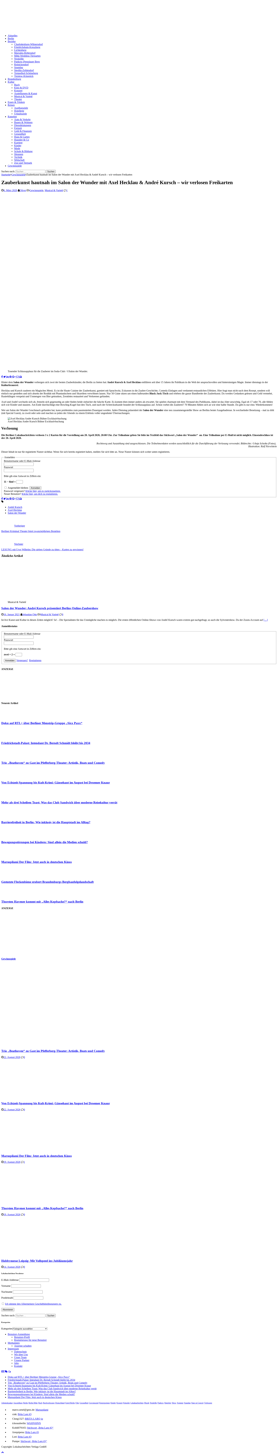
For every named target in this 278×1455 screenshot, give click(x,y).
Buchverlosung (49, 1403)
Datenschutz (20, 1351)
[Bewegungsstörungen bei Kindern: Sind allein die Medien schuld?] (14, 836)
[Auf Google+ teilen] (14, 376)
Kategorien (7, 1328)
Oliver (23, 190)
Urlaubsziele (20, 113)
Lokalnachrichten (137, 1403)
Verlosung (208, 1403)
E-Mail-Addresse (10, 1280)
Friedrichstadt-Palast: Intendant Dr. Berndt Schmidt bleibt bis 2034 (45, 743)
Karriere (18, 142)
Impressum (13, 1348)
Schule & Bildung (23, 151)
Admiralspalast (7, 1403)
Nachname (6, 1291)
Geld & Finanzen (23, 131)
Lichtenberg (20, 50)
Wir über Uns (21, 1354)
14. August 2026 (12, 1267)
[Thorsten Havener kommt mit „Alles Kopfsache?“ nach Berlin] (14, 895)
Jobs (16, 1363)
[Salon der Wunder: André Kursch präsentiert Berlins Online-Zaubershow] (34, 599)
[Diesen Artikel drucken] (20, 376)
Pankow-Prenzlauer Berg (27, 61)
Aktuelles (12, 35)
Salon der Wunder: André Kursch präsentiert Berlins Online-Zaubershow (49, 608)
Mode (17, 148)
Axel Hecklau (15, 510)
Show (174, 1403)
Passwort (8, 467)
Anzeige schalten (23, 1345)
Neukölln (19, 58)
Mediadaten (14, 1343)
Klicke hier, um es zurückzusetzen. (43, 491)
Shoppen (18, 154)
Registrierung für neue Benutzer (30, 1340)
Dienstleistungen (22, 125)
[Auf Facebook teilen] (2, 376)
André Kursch (15, 507)
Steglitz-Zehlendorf (24, 70)
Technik (18, 157)
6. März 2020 (10, 190)
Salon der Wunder (17, 513)
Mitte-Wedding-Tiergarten (27, 55)
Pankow (161, 1403)
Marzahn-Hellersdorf (24, 53)
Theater (18, 99)
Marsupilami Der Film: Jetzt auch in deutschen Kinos (36, 862)
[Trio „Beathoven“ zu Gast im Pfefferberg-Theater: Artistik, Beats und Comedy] (14, 756)
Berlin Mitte (33, 1403)
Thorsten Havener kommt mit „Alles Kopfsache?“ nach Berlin (42, 901)
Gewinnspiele (15, 165)
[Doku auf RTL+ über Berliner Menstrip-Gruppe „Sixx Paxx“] (14, 716)
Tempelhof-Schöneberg (26, 73)
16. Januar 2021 (12, 614)
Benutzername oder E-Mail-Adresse (22, 461)
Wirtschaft (19, 160)
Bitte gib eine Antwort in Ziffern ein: (22, 476)
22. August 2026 (12, 1057)
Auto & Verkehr (22, 119)
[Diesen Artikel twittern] (4, 376)
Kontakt (18, 1366)
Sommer (180, 1403)
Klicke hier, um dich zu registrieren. (40, 494)
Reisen (11, 105)
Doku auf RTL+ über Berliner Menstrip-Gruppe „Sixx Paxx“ (41, 723)
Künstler (126, 1403)
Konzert (18, 90)
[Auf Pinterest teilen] (10, 376)
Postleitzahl (7, 1297)
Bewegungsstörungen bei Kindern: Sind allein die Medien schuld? (44, 842)
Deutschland (60, 1403)
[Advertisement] (25, 933)
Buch (17, 84)
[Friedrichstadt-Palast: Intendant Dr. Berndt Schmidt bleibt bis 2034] (14, 736)
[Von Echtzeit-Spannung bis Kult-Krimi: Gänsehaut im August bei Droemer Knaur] (14, 776)
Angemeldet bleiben (18, 487)
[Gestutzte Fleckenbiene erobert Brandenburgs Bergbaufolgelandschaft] (14, 875)
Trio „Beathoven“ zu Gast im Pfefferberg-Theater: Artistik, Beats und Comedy (53, 762)
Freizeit (18, 128)
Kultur (11, 82)
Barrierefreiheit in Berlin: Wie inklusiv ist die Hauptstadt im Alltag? (45, 822)
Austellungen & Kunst (25, 93)
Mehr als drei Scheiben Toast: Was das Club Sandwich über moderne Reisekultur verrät (59, 802)
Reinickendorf (21, 64)
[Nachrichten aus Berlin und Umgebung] (97, 30)
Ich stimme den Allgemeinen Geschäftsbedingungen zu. (33, 1303)
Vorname (5, 1285)
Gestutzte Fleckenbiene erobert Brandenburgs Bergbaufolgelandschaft (47, 882)
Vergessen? (22, 660)
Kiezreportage (104, 1403)
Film (77, 1403)
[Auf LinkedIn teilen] (7, 376)
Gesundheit (20, 134)
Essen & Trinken (16, 102)
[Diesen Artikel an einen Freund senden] (17, 376)
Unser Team (20, 1357)
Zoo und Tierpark (23, 163)
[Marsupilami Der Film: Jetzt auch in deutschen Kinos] (14, 855)
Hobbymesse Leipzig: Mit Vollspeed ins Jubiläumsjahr (37, 1260)
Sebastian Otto (29, 614)
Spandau (18, 67)
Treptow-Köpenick (23, 76)
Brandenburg (14, 79)
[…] (266, 620)
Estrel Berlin (70, 1403)
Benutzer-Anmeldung (19, 1334)
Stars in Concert (197, 1403)
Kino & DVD (21, 87)
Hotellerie (19, 110)
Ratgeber (12, 116)
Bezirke (12, 41)
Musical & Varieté (23, 96)
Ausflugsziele (21, 108)
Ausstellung (18, 1403)
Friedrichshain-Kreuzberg (27, 47)
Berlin (11, 38)
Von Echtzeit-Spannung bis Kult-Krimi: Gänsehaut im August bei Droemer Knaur (55, 782)
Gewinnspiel (94, 1403)
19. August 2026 (12, 1162)
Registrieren (35, 660)
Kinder (17, 145)
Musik (146, 1403)
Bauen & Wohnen (23, 122)
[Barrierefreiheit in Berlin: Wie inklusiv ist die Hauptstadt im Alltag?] (14, 816)
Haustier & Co (21, 139)
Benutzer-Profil (22, 1337)
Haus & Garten (22, 136)
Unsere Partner (21, 1360)
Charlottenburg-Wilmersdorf (28, 44)
